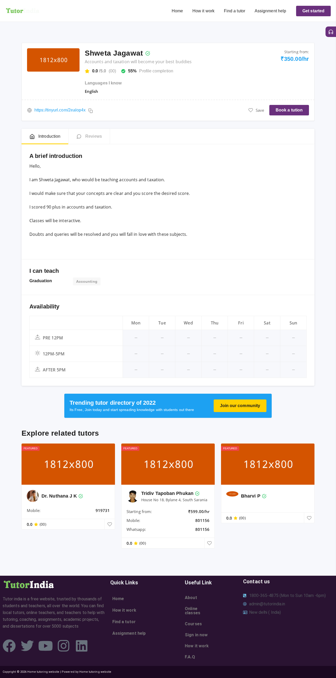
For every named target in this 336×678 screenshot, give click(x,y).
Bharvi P (250, 496)
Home (177, 11)
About (191, 597)
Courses (193, 623)
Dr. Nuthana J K (59, 496)
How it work (203, 11)
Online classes (192, 610)
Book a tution (289, 110)
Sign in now (196, 634)
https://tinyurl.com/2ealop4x (60, 110)
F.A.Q (190, 656)
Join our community (240, 405)
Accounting (86, 281)
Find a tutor (234, 11)
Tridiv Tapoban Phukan (167, 493)
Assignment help (270, 11)
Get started (313, 11)
